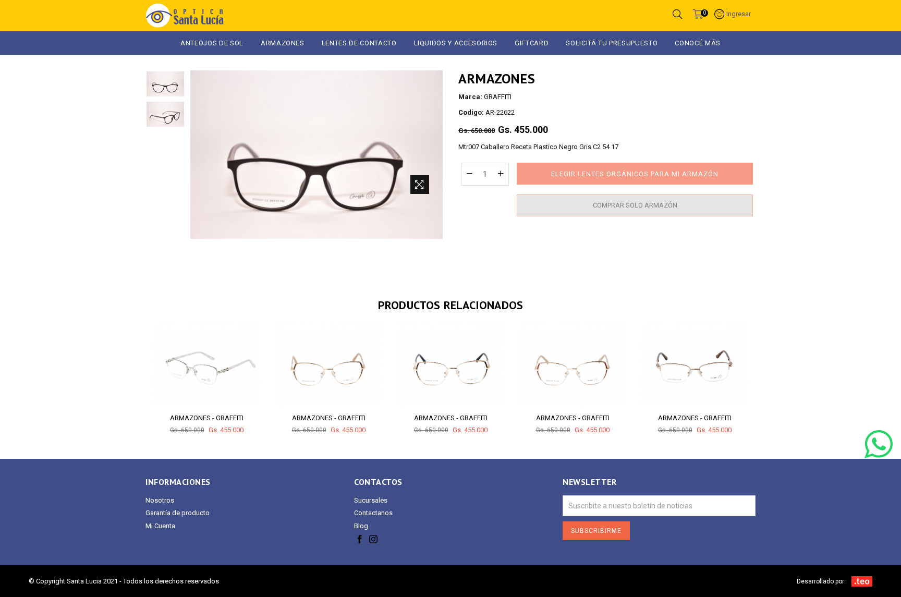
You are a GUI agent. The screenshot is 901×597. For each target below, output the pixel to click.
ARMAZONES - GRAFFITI (206, 418)
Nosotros (159, 500)
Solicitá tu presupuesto (612, 43)
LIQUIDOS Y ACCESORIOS (456, 43)
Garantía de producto (177, 513)
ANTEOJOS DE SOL (211, 43)
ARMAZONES (283, 43)
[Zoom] (419, 184)
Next (766, 370)
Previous (135, 370)
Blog (361, 526)
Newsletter (589, 482)
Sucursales (370, 500)
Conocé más (698, 43)
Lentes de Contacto (359, 43)
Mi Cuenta (160, 526)
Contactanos (373, 513)
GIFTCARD (532, 43)
